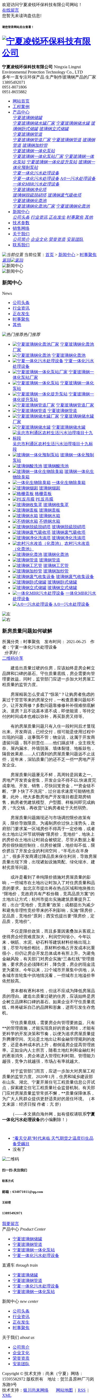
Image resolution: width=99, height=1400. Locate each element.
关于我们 (21, 234)
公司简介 (21, 239)
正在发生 (57, 217)
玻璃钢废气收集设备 (75, 576)
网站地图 (64, 1390)
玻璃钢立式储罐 (54, 128)
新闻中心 (21, 211)
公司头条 (21, 217)
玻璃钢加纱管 (35, 145)
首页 (49, 254)
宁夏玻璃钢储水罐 (73, 123)
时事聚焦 (75, 217)
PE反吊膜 (44, 499)
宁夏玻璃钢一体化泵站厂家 (38, 156)
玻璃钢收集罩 (56, 504)
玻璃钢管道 (49, 560)
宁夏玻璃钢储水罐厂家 (34, 123)
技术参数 (21, 223)
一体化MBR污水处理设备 (36, 184)
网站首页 (21, 101)
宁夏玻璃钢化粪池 (29, 200)
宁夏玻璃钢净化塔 (29, 189)
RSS (82, 1390)
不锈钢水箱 (49, 521)
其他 (88, 217)
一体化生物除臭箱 (69, 482)
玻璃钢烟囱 (49, 488)
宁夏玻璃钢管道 (27, 134)
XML (6, 1395)
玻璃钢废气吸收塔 (64, 195)
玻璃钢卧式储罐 (62, 582)
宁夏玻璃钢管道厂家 (32, 140)
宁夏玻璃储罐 (25, 1275)
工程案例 (21, 106)
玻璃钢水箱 (49, 515)
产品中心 (21, 112)
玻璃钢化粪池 (56, 554)
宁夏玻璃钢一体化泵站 (34, 151)
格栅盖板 (43, 493)
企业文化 (39, 239)
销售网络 (21, 228)
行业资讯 (39, 217)
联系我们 (21, 245)
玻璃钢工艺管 (56, 565)
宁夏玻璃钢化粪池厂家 (34, 206)
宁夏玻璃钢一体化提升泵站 (51, 162)
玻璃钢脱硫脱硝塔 (29, 195)
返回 (6, 260)
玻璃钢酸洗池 (56, 466)
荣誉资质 (57, 239)
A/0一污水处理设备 (78, 178)
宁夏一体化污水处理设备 (36, 173)
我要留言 (10, 1223)
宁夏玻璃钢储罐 (27, 117)
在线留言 (10, 10)
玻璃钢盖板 (49, 510)
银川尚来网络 (36, 1390)
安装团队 (75, 239)
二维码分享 (12, 658)
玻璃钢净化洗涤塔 (69, 538)
